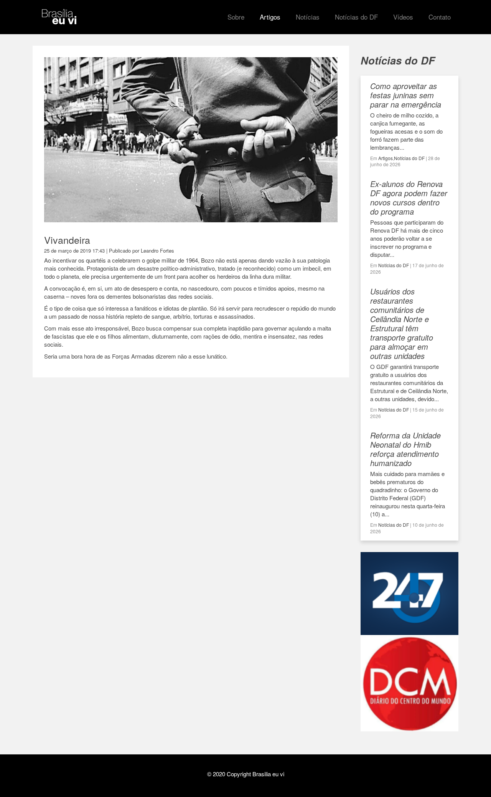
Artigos (385, 158)
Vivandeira (67, 239)
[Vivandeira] (191, 218)
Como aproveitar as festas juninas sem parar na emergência (405, 95)
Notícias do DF (409, 158)
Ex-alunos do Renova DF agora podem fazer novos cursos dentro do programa (408, 197)
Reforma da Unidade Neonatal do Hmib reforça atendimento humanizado (405, 449)
